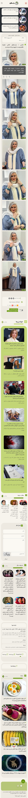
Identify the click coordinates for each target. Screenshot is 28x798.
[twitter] (9, 298)
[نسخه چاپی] (5, 41)
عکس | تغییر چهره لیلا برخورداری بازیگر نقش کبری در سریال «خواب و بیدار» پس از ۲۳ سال (14, 512)
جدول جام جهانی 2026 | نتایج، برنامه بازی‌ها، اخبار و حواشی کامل (14, 630)
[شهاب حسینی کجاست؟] (14, 362)
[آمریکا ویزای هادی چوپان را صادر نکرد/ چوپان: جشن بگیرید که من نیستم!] (14, 388)
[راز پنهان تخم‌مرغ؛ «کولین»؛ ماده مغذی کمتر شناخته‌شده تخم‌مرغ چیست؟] (14, 688)
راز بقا (24, 645)
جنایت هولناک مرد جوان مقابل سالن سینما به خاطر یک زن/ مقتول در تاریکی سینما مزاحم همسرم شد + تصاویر (14, 452)
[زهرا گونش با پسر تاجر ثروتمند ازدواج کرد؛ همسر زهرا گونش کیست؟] (22, 28)
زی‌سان (24, 640)
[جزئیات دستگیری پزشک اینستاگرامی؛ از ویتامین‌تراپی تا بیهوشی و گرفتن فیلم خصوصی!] (14, 415)
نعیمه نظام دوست (13, 309)
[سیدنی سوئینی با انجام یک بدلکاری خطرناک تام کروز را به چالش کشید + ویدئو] (14, 335)
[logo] (14, 3)
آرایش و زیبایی (11, 35)
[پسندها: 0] (12, 305)
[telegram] (13, 298)
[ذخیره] (8, 41)
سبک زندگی (17, 35)
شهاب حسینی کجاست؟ (18, 371)
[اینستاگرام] (18, 786)
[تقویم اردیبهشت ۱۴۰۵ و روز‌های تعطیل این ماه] (14, 763)
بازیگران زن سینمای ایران (12, 311)
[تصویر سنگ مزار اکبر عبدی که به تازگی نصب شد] (14, 471)
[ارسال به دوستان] (11, 41)
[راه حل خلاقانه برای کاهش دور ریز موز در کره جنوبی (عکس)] (14, 739)
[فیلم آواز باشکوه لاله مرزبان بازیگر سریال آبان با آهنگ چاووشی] (5, 502)
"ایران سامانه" (17, 796)
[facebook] (11, 298)
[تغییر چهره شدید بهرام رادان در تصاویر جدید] (22, 11)
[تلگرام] (21, 786)
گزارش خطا (15, 305)
